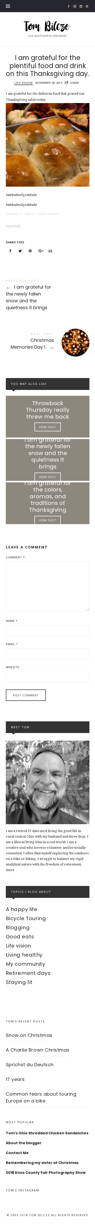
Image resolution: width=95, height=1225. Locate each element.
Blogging (18, 927)
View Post (47, 427)
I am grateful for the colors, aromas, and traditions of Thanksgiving (47, 496)
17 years (15, 1079)
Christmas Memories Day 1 (47, 342)
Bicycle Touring (26, 918)
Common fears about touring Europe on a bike (41, 1097)
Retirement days (28, 973)
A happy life (21, 909)
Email (12, 644)
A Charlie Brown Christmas (38, 1050)
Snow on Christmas (29, 1035)
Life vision (23, 83)
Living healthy (24, 954)
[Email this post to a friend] (50, 251)
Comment (15, 557)
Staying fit (19, 982)
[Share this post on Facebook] (10, 251)
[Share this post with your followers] (20, 251)
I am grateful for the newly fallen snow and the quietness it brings (47, 295)
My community (25, 963)
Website (12, 667)
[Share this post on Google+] (40, 251)
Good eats (20, 936)
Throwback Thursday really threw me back (47, 410)
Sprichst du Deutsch (30, 1064)
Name (11, 621)
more (10, 870)
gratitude (14, 226)
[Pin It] (30, 251)
